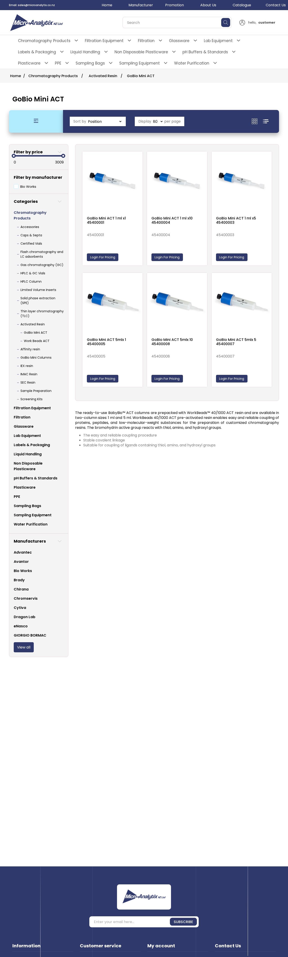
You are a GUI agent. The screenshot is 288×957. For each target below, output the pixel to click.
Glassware (179, 40)
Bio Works (28, 186)
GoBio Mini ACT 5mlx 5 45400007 (236, 342)
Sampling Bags (90, 63)
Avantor (21, 561)
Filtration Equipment (104, 40)
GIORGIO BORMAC (30, 635)
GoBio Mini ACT (35, 332)
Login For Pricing (102, 257)
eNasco (21, 626)
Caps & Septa (31, 235)
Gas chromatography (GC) (41, 265)
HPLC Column (31, 281)
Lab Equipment (218, 40)
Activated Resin (32, 324)
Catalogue (242, 5)
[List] (266, 121)
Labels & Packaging (37, 52)
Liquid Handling (85, 52)
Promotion (174, 5)
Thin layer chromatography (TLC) (42, 313)
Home (107, 5)
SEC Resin (27, 382)
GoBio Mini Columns (36, 357)
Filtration (146, 40)
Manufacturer (140, 5)
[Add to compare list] (138, 160)
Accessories (29, 227)
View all (23, 647)
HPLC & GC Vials (32, 273)
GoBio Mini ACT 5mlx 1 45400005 (106, 342)
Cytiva (20, 607)
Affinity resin (30, 349)
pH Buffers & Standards (205, 52)
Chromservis (26, 598)
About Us (208, 5)
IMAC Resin (28, 374)
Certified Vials (31, 243)
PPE (58, 63)
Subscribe (183, 921)
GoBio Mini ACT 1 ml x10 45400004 (172, 220)
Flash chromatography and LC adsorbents (41, 254)
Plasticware (29, 63)
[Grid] (257, 121)
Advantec (23, 552)
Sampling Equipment (139, 63)
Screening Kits (31, 399)
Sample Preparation (36, 391)
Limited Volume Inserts (38, 290)
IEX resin (26, 366)
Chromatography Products (44, 40)
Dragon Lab (24, 616)
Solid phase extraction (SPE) (37, 300)
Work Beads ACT (37, 341)
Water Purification (191, 63)
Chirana (21, 589)
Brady (19, 580)
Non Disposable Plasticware (141, 52)
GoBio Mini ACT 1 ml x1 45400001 (106, 220)
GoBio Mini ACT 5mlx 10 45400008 (172, 342)
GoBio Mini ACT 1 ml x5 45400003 (236, 220)
